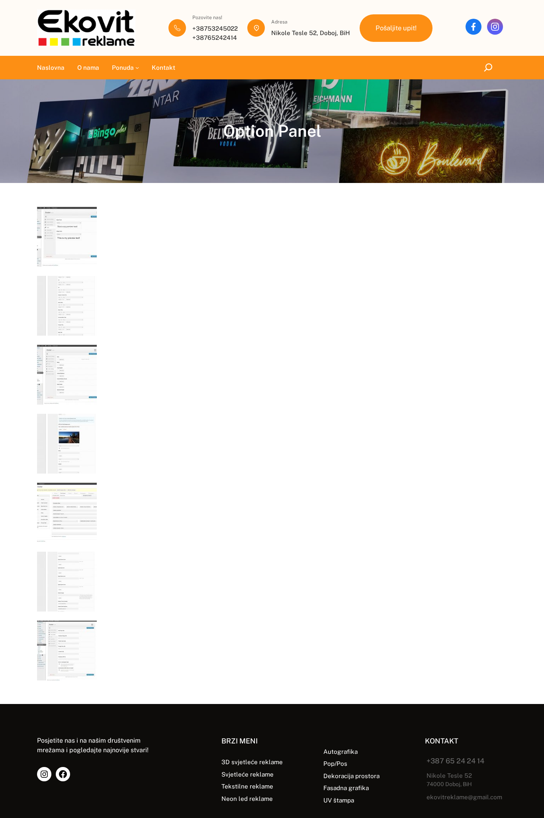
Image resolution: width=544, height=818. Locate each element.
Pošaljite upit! (396, 28)
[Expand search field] (490, 67)
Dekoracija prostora (351, 775)
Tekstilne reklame (247, 786)
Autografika (340, 751)
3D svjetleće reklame (252, 761)
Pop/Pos (335, 763)
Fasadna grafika (346, 787)
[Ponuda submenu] (137, 67)
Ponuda (123, 67)
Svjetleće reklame (247, 774)
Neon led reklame (247, 798)
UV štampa (338, 800)
